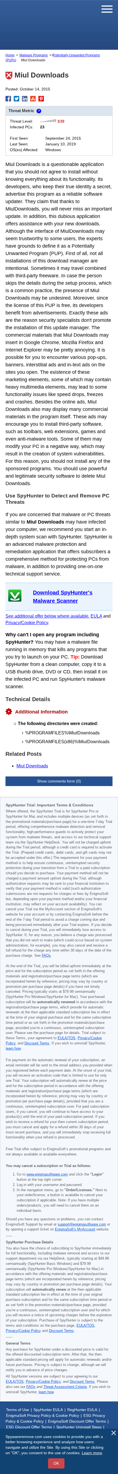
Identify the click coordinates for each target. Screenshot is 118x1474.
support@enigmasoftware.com (82, 1224)
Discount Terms (36, 1043)
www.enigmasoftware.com (47, 1174)
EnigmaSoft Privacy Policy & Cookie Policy (42, 1415)
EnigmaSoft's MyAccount (75, 1229)
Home (10, 55)
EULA (96, 616)
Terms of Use (17, 1409)
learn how (13, 1048)
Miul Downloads (32, 766)
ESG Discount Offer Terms (29, 1427)
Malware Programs (33, 55)
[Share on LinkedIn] (24, 98)
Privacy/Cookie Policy (26, 622)
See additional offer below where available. (47, 616)
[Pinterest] (41, 98)
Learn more (92, 1453)
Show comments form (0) (59, 781)
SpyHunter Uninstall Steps (79, 1427)
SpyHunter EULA (48, 1409)
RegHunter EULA (82, 1409)
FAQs (46, 956)
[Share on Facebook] (8, 98)
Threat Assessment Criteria (65, 1387)
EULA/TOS (66, 1038)
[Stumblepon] (33, 98)
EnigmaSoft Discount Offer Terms (77, 1421)
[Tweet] (16, 98)
